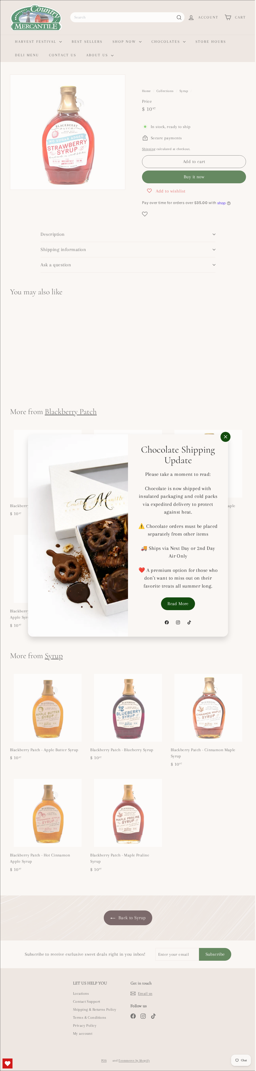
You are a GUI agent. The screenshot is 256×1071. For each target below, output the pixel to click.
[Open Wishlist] (7, 1063)
